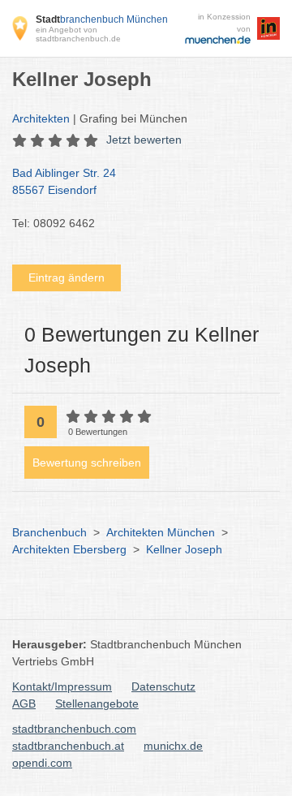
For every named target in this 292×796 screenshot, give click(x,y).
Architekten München (160, 532)
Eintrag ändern (66, 277)
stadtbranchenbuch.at (68, 745)
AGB (24, 703)
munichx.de (173, 745)
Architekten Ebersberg (69, 549)
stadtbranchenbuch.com (74, 728)
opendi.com (42, 762)
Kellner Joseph (184, 549)
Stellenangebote (97, 703)
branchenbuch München (102, 19)
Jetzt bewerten (144, 139)
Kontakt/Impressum (62, 686)
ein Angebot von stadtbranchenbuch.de (78, 34)
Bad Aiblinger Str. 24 (64, 181)
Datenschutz (163, 686)
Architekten (41, 118)
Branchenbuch (49, 532)
